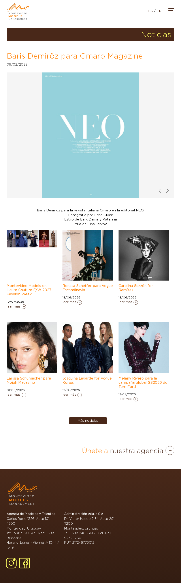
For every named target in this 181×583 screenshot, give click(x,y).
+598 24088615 (82, 533)
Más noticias (87, 420)
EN (159, 11)
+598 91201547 (23, 533)
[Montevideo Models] (18, 11)
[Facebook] (24, 563)
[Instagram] (11, 563)
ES (151, 11)
